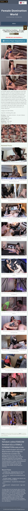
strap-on (9, 453)
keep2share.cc (9, 461)
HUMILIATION (19, 447)
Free (21, 449)
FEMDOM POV (11, 458)
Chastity (4, 461)
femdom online (9, 442)
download (4, 462)
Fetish (8, 465)
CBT (24, 449)
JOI (16, 465)
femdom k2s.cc (8, 444)
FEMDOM (20, 442)
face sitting (22, 434)
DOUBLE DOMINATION (7, 459)
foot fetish (12, 455)
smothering (5, 435)
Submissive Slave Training (7, 464)
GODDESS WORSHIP (11, 462)
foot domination (11, 456)
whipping (19, 458)
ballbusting (5, 455)
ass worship (18, 462)
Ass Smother (23, 433)
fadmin (16, 33)
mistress (20, 456)
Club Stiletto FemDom (16, 434)
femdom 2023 (15, 449)
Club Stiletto (9, 434)
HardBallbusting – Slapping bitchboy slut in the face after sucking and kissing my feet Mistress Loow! (13, 472)
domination (5, 458)
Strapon (14, 461)
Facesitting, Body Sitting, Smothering (11, 433)
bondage (17, 451)
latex (17, 456)
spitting (19, 465)
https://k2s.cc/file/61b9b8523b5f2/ (8, 43)
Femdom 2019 (13, 465)
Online (8, 449)
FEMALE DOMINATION (12, 445)
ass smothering (4, 434)
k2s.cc (4, 450)
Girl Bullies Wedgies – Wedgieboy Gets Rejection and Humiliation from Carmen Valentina (13, 479)
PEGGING (4, 456)
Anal (16, 458)
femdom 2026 (23, 459)
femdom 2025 (10, 451)
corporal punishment (21, 461)
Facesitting (15, 464)
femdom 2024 (16, 453)
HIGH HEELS (16, 459)
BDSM (4, 451)
